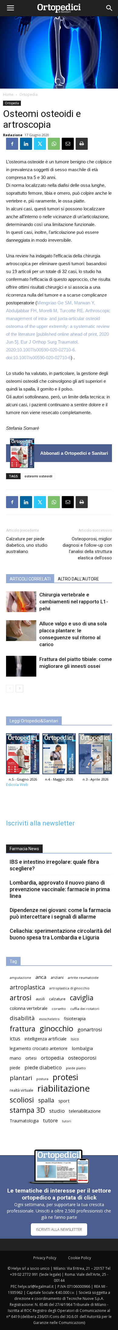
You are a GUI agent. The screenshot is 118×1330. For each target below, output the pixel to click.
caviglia (81, 998)
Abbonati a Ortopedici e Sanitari (74, 453)
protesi (65, 1077)
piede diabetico (43, 1067)
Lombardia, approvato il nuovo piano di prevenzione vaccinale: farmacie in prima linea (60, 889)
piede (15, 1068)
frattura (22, 1029)
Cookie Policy (79, 1257)
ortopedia (52, 1058)
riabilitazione (64, 1088)
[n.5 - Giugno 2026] (22, 453)
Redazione (12, 135)
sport (64, 1101)
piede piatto (76, 1068)
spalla (46, 1100)
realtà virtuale (21, 1090)
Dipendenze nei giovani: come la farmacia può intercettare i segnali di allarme (60, 913)
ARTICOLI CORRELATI (30, 579)
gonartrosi (89, 1029)
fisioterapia (75, 1018)
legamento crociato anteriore (38, 1048)
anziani (57, 977)
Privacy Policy (44, 1257)
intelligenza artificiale (46, 1039)
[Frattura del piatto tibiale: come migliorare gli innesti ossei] (21, 666)
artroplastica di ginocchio (69, 988)
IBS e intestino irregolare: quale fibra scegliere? (54, 865)
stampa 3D (27, 1110)
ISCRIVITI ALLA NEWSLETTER (59, 1229)
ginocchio (56, 1028)
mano (15, 1058)
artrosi (20, 998)
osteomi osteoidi (38, 476)
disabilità (22, 1018)
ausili (40, 998)
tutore (50, 1120)
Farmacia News (24, 848)
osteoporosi (82, 1058)
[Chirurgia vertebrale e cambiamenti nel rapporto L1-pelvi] (21, 601)
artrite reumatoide (83, 977)
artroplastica (27, 987)
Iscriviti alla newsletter (40, 823)
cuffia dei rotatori (84, 1008)
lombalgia (82, 1048)
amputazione (20, 978)
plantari (21, 1078)
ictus (15, 1039)
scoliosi (22, 1099)
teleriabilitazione (85, 1111)
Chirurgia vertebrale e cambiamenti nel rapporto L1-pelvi (73, 602)
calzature (57, 998)
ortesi (31, 1058)
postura (42, 1079)
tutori (66, 1121)
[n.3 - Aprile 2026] (95, 755)
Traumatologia (24, 1121)
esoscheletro (49, 1019)
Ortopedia (28, 94)
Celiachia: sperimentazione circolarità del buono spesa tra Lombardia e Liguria (60, 934)
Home (8, 94)
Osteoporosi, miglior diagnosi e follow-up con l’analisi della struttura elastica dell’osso (87, 548)
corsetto (59, 1008)
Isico (75, 1038)
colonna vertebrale (29, 1008)
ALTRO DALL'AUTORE (78, 579)
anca (40, 977)
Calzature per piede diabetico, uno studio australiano (27, 545)
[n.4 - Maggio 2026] (59, 755)
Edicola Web (17, 784)
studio (57, 1111)
